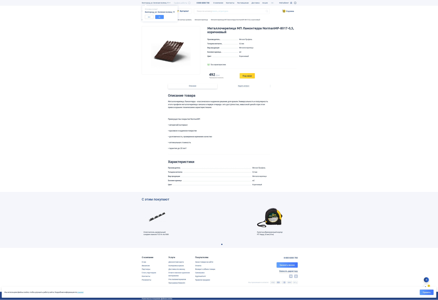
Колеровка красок (176, 266)
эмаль (214, 11)
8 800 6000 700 (203, 3)
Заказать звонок (287, 265)
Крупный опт (200, 276)
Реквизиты (146, 280)
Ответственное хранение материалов (179, 274)
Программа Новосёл (176, 283)
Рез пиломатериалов (177, 279)
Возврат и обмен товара (205, 269)
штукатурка (223, 11)
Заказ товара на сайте (204, 262)
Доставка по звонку (176, 269)
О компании (218, 3)
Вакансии (146, 266)
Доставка (255, 3)
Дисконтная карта (176, 262)
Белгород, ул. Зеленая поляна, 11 (155, 3)
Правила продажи (202, 280)
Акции (265, 3)
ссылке (80, 292)
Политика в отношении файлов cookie (157, 299)
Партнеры (146, 269)
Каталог (184, 11)
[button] (222, 244)
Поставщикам (243, 3)
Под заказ (247, 76)
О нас (144, 262)
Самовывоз (200, 273)
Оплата (198, 266)
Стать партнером (149, 273)
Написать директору (288, 271)
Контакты (230, 3)
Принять (427, 292)
